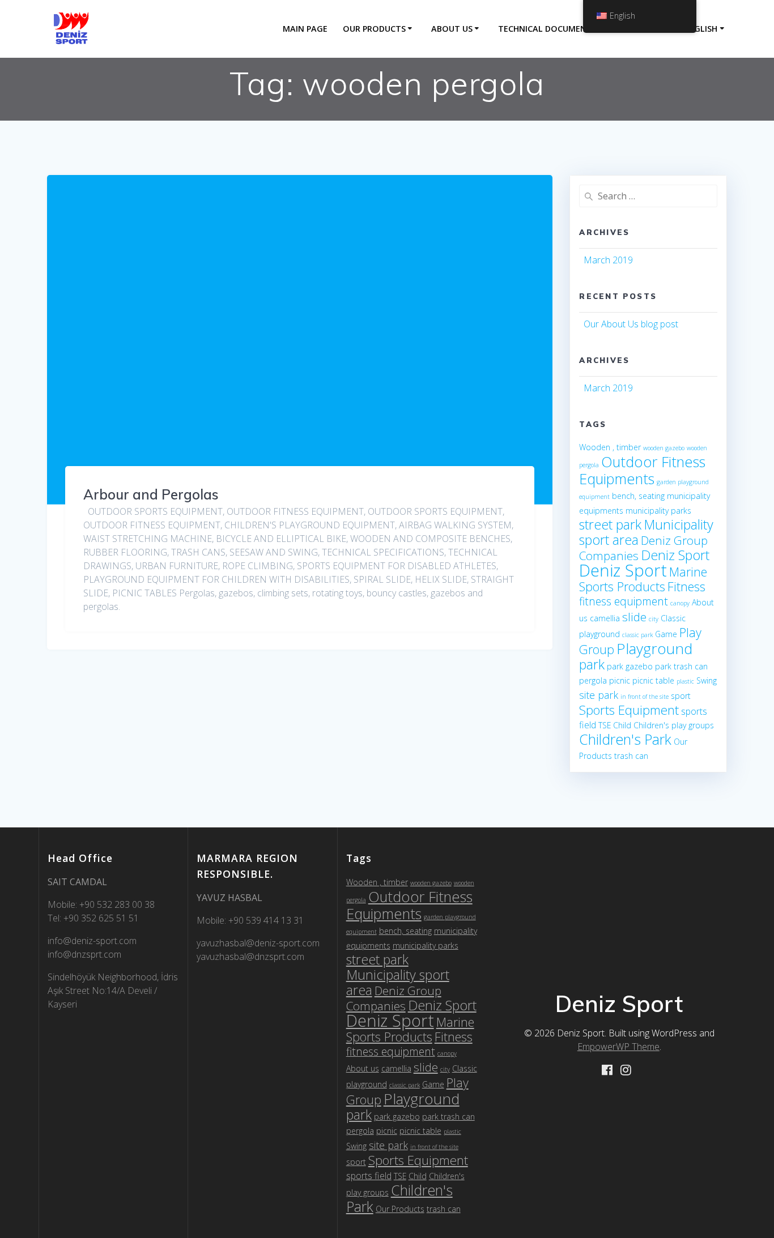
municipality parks (658, 510)
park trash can (681, 666)
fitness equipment (623, 601)
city (653, 619)
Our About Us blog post (631, 324)
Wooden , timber (610, 447)
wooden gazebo (663, 448)
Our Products (374, 28)
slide (634, 617)
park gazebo (630, 666)
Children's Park (625, 739)
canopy (680, 603)
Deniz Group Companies (393, 998)
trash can (631, 755)
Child (622, 725)
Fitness (686, 586)
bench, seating (638, 495)
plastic (685, 681)
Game (666, 634)
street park (610, 524)
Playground (654, 648)
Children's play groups (673, 725)
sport (681, 695)
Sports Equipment (629, 710)
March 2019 (608, 260)
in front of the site (644, 697)
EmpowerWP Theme (618, 1046)
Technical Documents (547, 28)
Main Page (305, 28)
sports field (369, 1175)
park (592, 664)
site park (598, 695)
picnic (619, 680)
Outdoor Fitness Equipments (642, 470)
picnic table (653, 680)
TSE (604, 725)
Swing (706, 680)
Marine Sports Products (643, 579)
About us (452, 28)
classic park (637, 635)
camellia (605, 618)
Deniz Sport (675, 555)
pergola (593, 680)
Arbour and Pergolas (151, 494)
